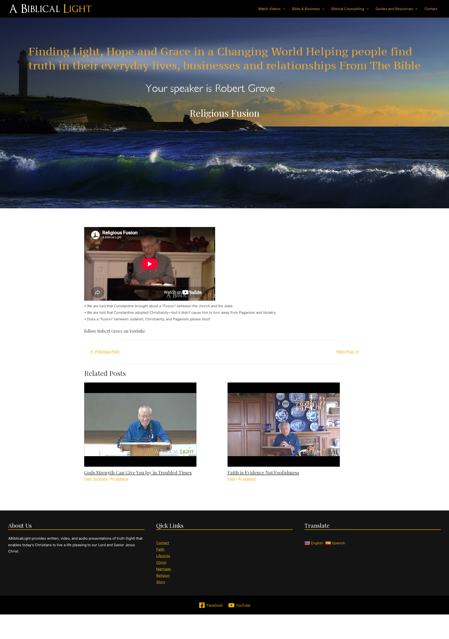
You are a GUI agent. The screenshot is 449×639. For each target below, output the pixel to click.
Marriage (163, 569)
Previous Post (104, 351)
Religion (163, 575)
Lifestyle (163, 556)
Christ (161, 562)
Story (160, 582)
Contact (162, 543)
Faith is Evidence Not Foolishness (263, 472)
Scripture (101, 479)
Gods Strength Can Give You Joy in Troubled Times (138, 472)
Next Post (348, 351)
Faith (88, 479)
